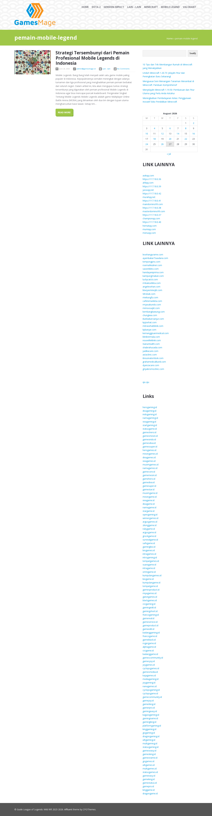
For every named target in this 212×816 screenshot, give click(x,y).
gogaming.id (149, 732)
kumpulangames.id (152, 575)
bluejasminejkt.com (152, 290)
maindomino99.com (153, 204)
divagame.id (149, 503)
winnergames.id (150, 518)
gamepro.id (148, 786)
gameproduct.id (150, 625)
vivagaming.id (149, 421)
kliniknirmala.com (151, 336)
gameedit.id (148, 629)
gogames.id (148, 761)
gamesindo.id (149, 439)
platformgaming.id (152, 725)
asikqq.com (148, 175)
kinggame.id (149, 789)
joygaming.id (149, 682)
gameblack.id (149, 639)
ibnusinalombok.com (153, 358)
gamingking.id (149, 721)
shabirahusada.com (152, 347)
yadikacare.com (150, 351)
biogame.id (148, 579)
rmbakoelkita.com (152, 283)
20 (170, 138)
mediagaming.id (150, 679)
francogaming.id (151, 614)
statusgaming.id (150, 747)
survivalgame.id (150, 539)
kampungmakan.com (153, 275)
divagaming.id (149, 410)
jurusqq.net (148, 189)
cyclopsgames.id (151, 668)
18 (154, 138)
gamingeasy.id (150, 711)
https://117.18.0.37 (152, 214)
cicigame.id (148, 650)
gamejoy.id (148, 700)
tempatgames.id (151, 561)
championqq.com (151, 218)
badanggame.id (150, 654)
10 (146, 133)
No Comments (123, 69)
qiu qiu (146, 382)
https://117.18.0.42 (152, 193)
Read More (64, 112)
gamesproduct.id (151, 589)
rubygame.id (149, 528)
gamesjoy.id (149, 661)
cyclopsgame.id (150, 693)
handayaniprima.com (153, 272)
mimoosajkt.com (151, 308)
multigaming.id (150, 743)
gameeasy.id (149, 775)
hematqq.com (150, 225)
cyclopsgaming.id (151, 689)
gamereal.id (148, 618)
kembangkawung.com (154, 311)
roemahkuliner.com (152, 265)
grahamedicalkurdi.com (154, 361)
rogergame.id (149, 643)
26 (162, 144)
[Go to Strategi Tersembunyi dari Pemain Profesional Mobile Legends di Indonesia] (32, 62)
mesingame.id (150, 496)
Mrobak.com (149, 293)
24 (146, 144)
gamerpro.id (149, 707)
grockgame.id (149, 536)
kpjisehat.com (150, 322)
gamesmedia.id (150, 671)
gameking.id (149, 779)
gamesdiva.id (149, 443)
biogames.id (149, 550)
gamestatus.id (150, 782)
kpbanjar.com (149, 329)
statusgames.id (150, 772)
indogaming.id (150, 414)
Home (170, 38)
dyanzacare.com (151, 365)
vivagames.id (149, 460)
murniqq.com (149, 229)
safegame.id (149, 543)
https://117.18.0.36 (152, 179)
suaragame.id (149, 564)
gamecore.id (149, 471)
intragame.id (149, 568)
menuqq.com (149, 232)
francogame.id (150, 636)
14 (178, 133)
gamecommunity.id (152, 697)
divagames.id (149, 457)
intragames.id (149, 553)
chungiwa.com (150, 315)
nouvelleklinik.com (152, 340)
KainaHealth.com (151, 343)
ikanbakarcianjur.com (153, 318)
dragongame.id (150, 793)
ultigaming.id (149, 739)
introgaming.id (150, 557)
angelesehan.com (151, 286)
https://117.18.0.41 (152, 200)
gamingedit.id (149, 607)
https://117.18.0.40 (152, 222)
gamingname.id (150, 718)
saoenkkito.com (151, 268)
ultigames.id (149, 764)
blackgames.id (150, 600)
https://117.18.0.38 (152, 207)
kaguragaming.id (151, 714)
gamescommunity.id (153, 657)
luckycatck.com (150, 279)
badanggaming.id (151, 632)
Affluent (68, 809)
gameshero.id (149, 432)
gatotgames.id (150, 596)
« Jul (169, 153)
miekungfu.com (150, 297)
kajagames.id (149, 675)
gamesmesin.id (150, 435)
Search (192, 53)
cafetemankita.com (152, 301)
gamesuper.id (149, 485)
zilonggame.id (149, 525)
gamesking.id (149, 754)
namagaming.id (150, 417)
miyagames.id (149, 593)
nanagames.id (150, 686)
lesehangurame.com (153, 254)
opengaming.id (150, 514)
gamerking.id (149, 704)
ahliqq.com (148, 182)
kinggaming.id (149, 729)
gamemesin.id (150, 475)
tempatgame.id (150, 586)
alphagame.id (149, 646)
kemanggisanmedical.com (156, 333)
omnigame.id (149, 571)
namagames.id (150, 468)
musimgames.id (150, 464)
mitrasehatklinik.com (153, 325)
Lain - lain (106, 69)
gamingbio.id (149, 546)
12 (162, 133)
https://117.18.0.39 (152, 186)
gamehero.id (149, 478)
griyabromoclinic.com (153, 369)
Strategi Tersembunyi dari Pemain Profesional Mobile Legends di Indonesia (92, 58)
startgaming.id (150, 425)
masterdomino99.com (154, 211)
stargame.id (148, 511)
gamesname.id (150, 757)
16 (193, 133)
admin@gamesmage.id (86, 69)
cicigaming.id (149, 603)
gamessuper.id (150, 446)
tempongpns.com (151, 261)
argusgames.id (150, 521)
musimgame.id (150, 493)
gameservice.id (150, 621)
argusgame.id (149, 532)
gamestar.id (148, 489)
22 (186, 138)
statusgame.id (150, 428)
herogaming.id (150, 407)
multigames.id (150, 768)
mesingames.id (150, 453)
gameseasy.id (149, 750)
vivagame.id (148, 500)
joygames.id (149, 664)
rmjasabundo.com (152, 304)
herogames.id (149, 450)
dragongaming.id (151, 736)
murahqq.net (149, 197)
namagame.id (149, 507)
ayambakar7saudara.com (155, 258)
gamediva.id (149, 482)
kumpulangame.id (151, 582)
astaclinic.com (150, 354)
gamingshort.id (150, 611)
